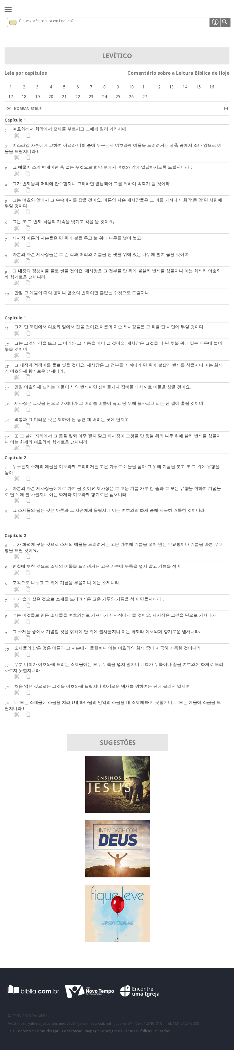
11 (144, 86)
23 (91, 96)
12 (158, 86)
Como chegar (46, 1031)
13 (171, 86)
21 (64, 96)
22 (77, 96)
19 (37, 96)
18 (24, 96)
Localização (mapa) (79, 1031)
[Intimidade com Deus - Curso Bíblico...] (117, 876)
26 (131, 96)
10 (131, 86)
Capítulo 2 (15, 457)
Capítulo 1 (15, 120)
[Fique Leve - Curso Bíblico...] (117, 940)
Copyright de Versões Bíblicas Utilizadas (135, 1031)
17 (10, 96)
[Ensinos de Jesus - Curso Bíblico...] (117, 811)
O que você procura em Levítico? (46, 21)
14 (185, 86)
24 (104, 96)
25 (117, 96)
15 (198, 86)
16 (211, 86)
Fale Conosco (19, 1031)
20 (50, 96)
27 (144, 96)
